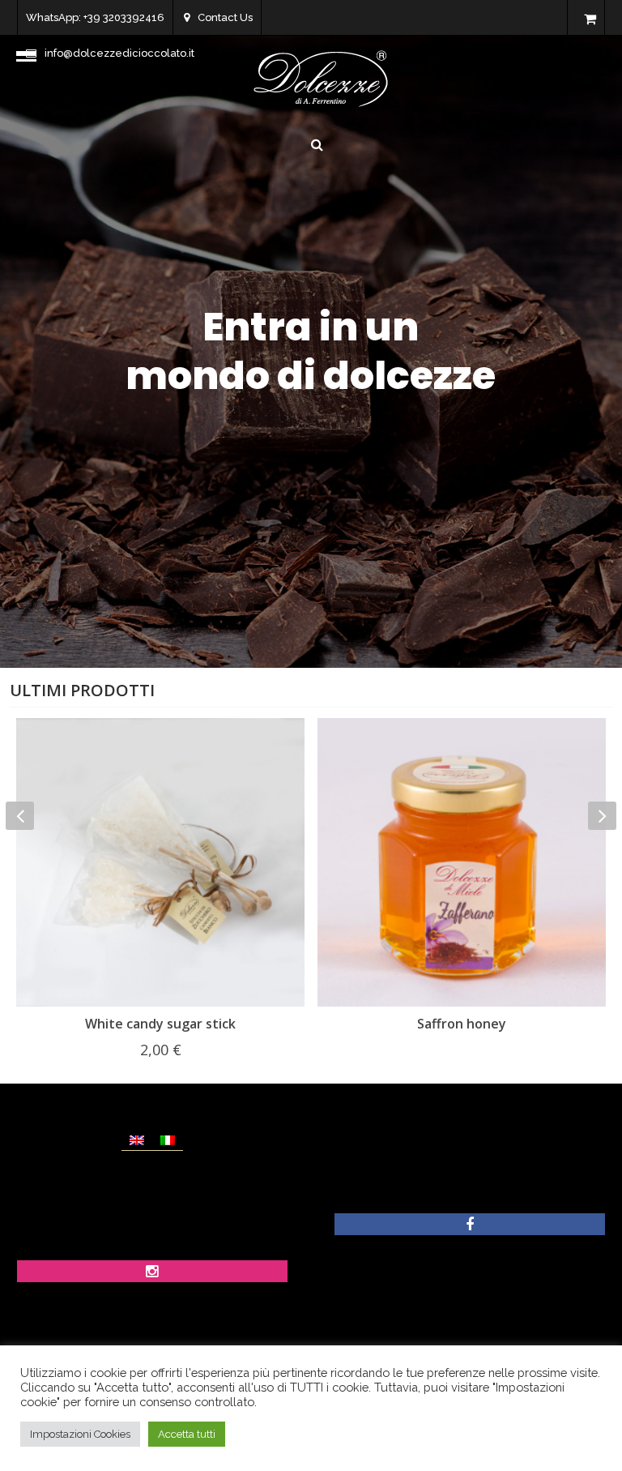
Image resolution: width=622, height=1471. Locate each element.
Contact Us (225, 17)
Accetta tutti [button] (186, 1434)
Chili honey (462, 1024)
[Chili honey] (461, 862)
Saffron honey (160, 1024)
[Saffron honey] (160, 862)
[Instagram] (152, 1273)
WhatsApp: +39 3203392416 (95, 17)
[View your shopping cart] (590, 19)
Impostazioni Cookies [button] (80, 1434)
